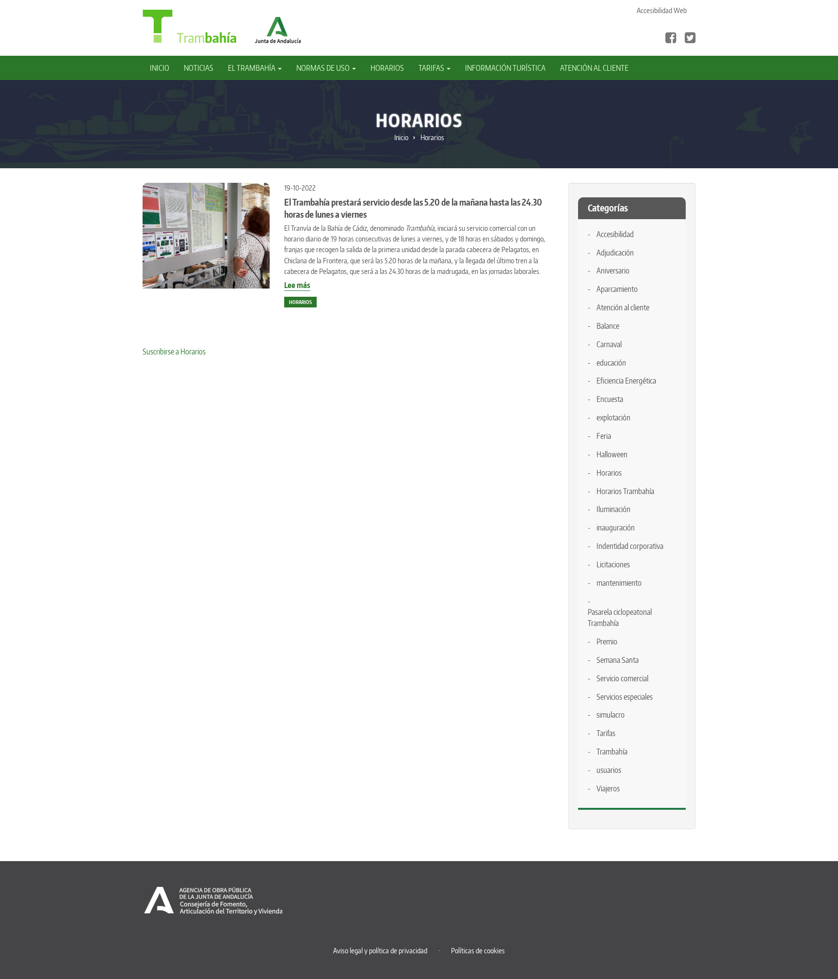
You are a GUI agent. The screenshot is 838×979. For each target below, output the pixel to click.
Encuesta (609, 399)
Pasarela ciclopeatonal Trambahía (620, 617)
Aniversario (612, 270)
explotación (613, 417)
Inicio (159, 68)
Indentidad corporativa (629, 546)
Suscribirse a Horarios (174, 351)
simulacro (610, 715)
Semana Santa (617, 660)
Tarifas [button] (432, 68)
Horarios (387, 68)
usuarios (608, 770)
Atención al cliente (594, 68)
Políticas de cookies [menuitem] (478, 950)
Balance (607, 326)
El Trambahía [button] (252, 68)
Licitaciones (613, 564)
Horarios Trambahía (625, 491)
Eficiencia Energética (626, 380)
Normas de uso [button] (323, 68)
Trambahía (612, 751)
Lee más (297, 285)
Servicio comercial (622, 678)
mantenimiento (619, 583)
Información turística (505, 68)
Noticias (198, 68)
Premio (606, 641)
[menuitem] (163, 68)
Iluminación (613, 509)
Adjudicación (615, 252)
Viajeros (608, 788)
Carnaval (609, 344)
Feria (603, 436)
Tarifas (605, 733)
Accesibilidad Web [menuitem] (662, 10)
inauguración (615, 527)
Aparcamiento (617, 289)
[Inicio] (189, 26)
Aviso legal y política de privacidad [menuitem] (380, 950)
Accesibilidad (615, 234)
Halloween (612, 454)
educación (611, 363)
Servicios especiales (624, 697)
